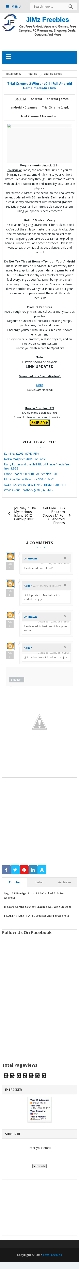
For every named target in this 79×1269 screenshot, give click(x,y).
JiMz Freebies (47, 19)
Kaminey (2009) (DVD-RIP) (21, 453)
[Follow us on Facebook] (6, 870)
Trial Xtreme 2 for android (39, 116)
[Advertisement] (40, 43)
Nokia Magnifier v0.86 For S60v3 (25, 459)
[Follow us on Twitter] (15, 870)
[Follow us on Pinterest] (24, 870)
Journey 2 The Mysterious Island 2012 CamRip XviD (25, 513)
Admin (28, 585)
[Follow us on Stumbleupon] (41, 870)
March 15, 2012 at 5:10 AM (55, 563)
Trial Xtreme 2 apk (55, 107)
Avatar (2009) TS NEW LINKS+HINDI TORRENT (35, 485)
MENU (16, 6)
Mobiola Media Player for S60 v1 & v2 (29, 479)
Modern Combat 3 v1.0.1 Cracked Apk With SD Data (38, 907)
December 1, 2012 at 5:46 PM (53, 621)
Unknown (30, 558)
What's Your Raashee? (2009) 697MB (28, 490)
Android (36, 99)
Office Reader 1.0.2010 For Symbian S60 (30, 474)
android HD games (24, 107)
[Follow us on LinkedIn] (33, 870)
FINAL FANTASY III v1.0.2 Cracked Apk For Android (36, 916)
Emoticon (16, 679)
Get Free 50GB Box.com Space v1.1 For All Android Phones (54, 515)
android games (57, 99)
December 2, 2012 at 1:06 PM (53, 652)
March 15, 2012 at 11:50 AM (46, 585)
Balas (10, 566)
